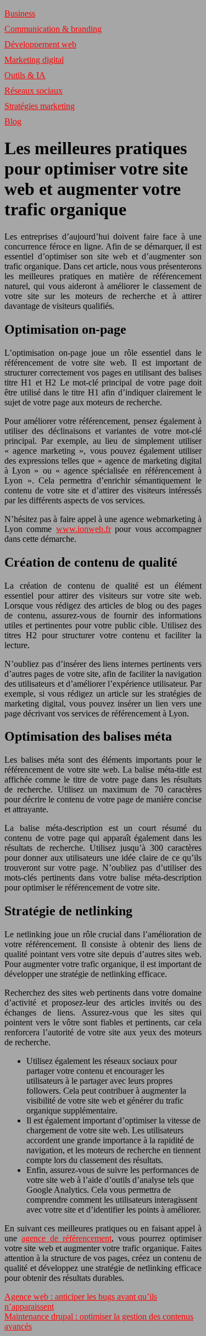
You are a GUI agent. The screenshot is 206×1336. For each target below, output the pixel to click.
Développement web (40, 44)
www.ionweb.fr (83, 529)
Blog (12, 121)
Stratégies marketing (39, 106)
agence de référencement (66, 1238)
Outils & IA (25, 75)
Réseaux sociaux (33, 90)
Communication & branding (53, 29)
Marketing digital (34, 59)
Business (19, 13)
